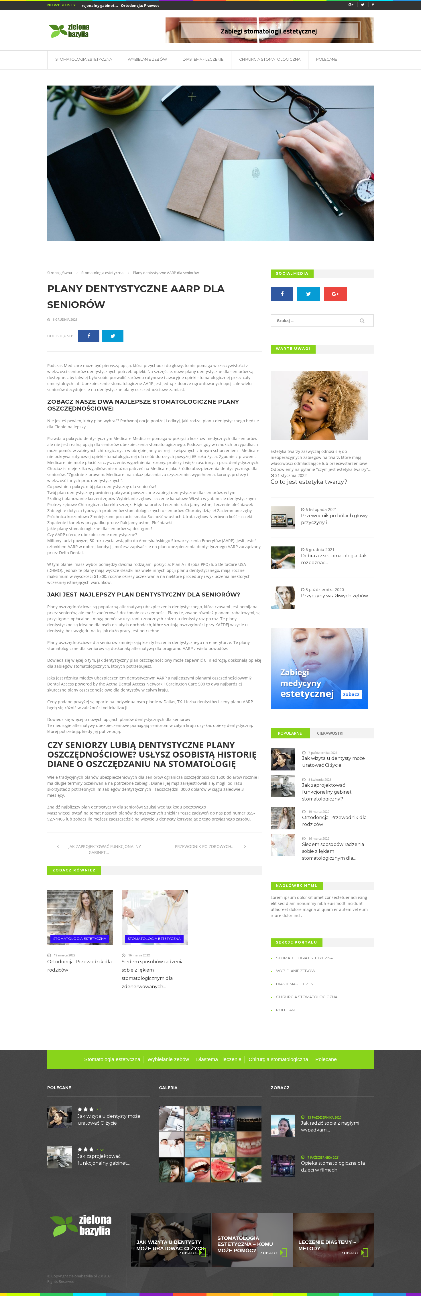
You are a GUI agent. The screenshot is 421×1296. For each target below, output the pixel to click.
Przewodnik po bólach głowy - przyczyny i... (336, 519)
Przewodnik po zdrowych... (205, 846)
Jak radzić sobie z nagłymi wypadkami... (330, 1126)
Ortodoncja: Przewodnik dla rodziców (139, 5)
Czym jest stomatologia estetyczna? (319, 1244)
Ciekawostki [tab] (330, 733)
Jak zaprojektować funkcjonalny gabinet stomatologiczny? (327, 792)
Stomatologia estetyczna (83, 59)
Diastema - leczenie (203, 59)
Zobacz (188, 1253)
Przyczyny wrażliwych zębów (334, 596)
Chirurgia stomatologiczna (269, 59)
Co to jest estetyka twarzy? (309, 481)
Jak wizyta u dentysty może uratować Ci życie (333, 762)
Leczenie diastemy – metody (246, 1245)
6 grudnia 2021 (64, 319)
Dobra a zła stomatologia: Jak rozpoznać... (334, 559)
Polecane (326, 59)
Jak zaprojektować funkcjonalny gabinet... (104, 849)
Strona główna (59, 272)
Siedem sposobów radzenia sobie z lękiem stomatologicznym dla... (333, 851)
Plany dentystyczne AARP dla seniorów (136, 297)
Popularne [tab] (290, 733)
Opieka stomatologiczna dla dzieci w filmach (333, 1166)
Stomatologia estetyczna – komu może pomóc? (164, 1244)
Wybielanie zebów (147, 59)
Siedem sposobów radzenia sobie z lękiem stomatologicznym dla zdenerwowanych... (153, 974)
